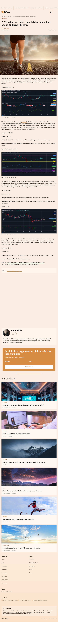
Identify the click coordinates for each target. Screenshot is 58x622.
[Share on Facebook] (8, 270)
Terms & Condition (53, 618)
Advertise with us (33, 562)
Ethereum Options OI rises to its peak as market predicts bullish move (26, 262)
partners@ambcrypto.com (10, 600)
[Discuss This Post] (20, 270)
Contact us (32, 566)
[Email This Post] (17, 270)
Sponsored (4, 583)
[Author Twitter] (13, 333)
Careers (31, 573)
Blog (2, 562)
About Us (31, 559)
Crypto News (6, 545)
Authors (31, 569)
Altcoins (5, 459)
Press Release (4, 579)
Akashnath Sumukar (7, 407)
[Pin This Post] (14, 270)
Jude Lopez (5, 464)
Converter (4, 566)
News (2, 559)
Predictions (4, 573)
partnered (24, 122)
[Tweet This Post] (11, 270)
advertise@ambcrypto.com (40, 600)
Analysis (4, 18)
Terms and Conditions (7, 592)
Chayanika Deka (16, 330)
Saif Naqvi (5, 436)
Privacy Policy (44, 618)
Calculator (4, 576)
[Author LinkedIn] (16, 333)
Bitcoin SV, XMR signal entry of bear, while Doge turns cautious (22, 264)
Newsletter (4, 569)
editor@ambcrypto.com (25, 600)
